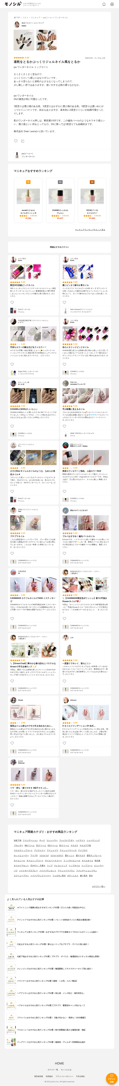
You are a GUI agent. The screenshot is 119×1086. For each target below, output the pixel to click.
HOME (59, 1063)
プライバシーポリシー (64, 1076)
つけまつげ (44, 855)
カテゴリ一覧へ (98, 886)
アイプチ (34, 855)
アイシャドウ (52, 850)
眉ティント (69, 855)
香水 (91, 876)
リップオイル (74, 865)
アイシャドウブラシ (66, 871)
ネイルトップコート (35, 861)
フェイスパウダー (66, 840)
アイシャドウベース (68, 850)
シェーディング (93, 840)
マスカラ (74, 845)
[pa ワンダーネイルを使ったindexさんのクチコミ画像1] (24, 40)
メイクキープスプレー (28, 871)
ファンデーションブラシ (86, 871)
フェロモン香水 (59, 876)
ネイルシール (19, 861)
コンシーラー (52, 840)
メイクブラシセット (47, 871)
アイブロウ (83, 850)
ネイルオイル (87, 861)
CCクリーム (41, 845)
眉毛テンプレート (94, 855)
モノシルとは (66, 1070)
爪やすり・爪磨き (37, 865)
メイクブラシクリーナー (40, 876)
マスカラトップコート (23, 850)
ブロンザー (18, 845)
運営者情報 (38, 1076)
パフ (16, 871)
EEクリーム (64, 845)
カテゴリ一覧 (53, 1070)
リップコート (87, 865)
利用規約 (49, 1076)
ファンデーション (30, 840)
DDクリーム (53, 845)
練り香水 (84, 876)
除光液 (97, 861)
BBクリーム (30, 845)
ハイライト (80, 840)
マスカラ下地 (85, 845)
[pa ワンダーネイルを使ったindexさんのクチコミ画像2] (46, 40)
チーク (42, 840)
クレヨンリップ (60, 865)
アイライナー (39, 850)
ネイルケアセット (21, 865)
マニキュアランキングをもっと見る (90, 230)
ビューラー (99, 865)
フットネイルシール (71, 861)
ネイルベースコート (53, 861)
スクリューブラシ (21, 876)
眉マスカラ (80, 855)
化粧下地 (17, 840)
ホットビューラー (21, 855)
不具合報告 (80, 1076)
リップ (50, 865)
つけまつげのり (56, 855)
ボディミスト (73, 876)
